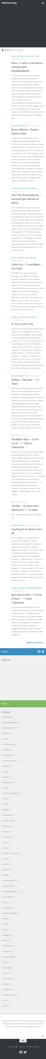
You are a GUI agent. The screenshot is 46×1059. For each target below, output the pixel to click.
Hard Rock (7, 815)
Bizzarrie (7, 733)
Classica (7, 750)
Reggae (7, 935)
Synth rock (8, 990)
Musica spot (30, 56)
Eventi (6, 788)
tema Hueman (34, 1047)
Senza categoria (9, 957)
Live (5, 864)
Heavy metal (8, 821)
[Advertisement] (23, 24)
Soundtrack (8, 979)
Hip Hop (7, 826)
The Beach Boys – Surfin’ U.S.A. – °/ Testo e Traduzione (25, 443)
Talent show (8, 995)
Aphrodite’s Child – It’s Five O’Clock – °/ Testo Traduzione (26, 598)
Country (7, 766)
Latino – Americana (11, 853)
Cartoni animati (9, 744)
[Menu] (43, 3)
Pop (37, 56)
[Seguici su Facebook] (39, 651)
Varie (6, 1006)
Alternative (8, 717)
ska (5, 962)
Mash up (7, 870)
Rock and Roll (31, 258)
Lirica (6, 859)
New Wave (8, 897)
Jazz (5, 842)
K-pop (6, 848)
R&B (5, 919)
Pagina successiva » (35, 642)
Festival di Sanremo (11, 793)
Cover (6, 772)
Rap (5, 930)
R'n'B (6, 924)
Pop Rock (7, 908)
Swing (6, 984)
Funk (6, 804)
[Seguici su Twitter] (42, 651)
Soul (5, 973)
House (6, 831)
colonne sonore (9, 761)
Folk (5, 799)
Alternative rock (9, 728)
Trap (5, 1000)
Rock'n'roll (7, 951)
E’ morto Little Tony (22, 324)
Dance (6, 777)
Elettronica (8, 782)
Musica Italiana (17, 56)
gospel (6, 810)
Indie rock (7, 837)
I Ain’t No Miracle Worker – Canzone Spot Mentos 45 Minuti (26, 199)
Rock (5, 940)
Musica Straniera (30, 188)
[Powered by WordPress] (16, 1047)
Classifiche (8, 755)
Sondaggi (7, 968)
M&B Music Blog (9, 3)
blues (6, 739)
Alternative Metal (10, 722)
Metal (6, 875)
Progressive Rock (34, 588)
